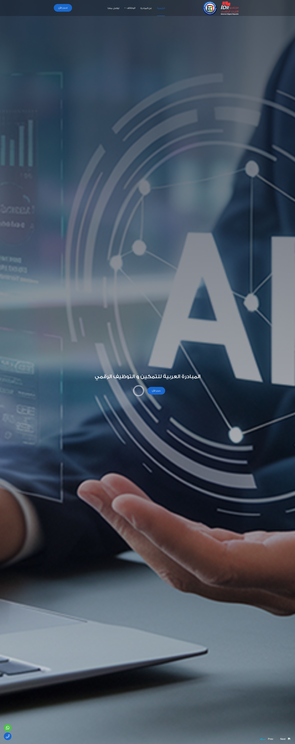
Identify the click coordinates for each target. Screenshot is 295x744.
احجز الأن (62, 7)
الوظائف (131, 7)
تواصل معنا (113, 8)
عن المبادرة (146, 8)
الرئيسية (161, 8)
